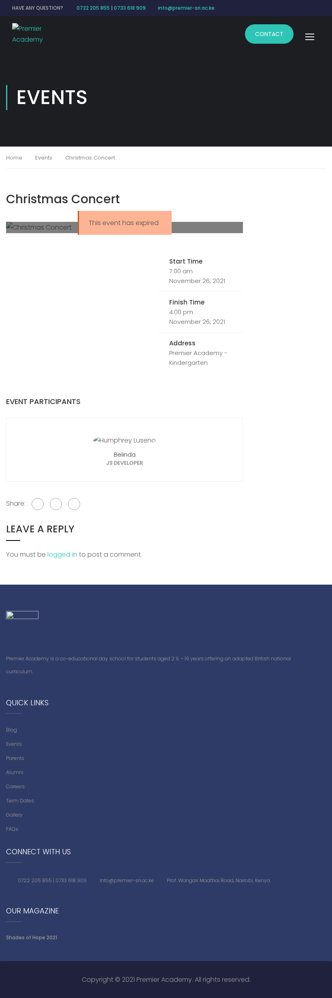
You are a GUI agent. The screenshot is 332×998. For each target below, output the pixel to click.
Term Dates (20, 800)
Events (43, 158)
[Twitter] (56, 504)
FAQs (12, 829)
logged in (62, 554)
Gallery (14, 814)
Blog (11, 729)
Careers (15, 786)
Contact (269, 34)
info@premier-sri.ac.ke (186, 7)
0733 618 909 (130, 7)
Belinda (125, 455)
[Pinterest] (74, 504)
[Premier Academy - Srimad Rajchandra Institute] (34, 34)
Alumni (14, 772)
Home (14, 158)
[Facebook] (38, 504)
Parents (15, 758)
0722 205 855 (93, 7)
